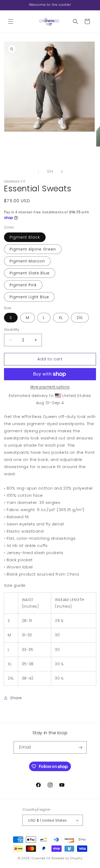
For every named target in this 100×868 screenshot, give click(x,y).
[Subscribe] (80, 747)
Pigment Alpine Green (33, 249)
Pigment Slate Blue (30, 273)
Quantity (11, 329)
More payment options (50, 387)
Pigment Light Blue (29, 297)
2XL (80, 317)
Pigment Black (25, 237)
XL (61, 317)
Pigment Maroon (27, 261)
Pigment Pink (23, 285)
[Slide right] (62, 172)
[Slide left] (38, 172)
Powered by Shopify (66, 858)
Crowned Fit (40, 858)
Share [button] (16, 698)
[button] (11, 21)
